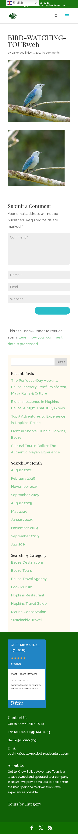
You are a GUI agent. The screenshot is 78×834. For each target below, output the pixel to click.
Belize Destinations (27, 562)
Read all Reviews (22, 694)
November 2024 (24, 528)
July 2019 (19, 544)
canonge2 (18, 52)
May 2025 (19, 511)
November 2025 (24, 486)
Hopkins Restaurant (27, 595)
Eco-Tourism (21, 587)
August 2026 (21, 470)
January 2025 (22, 519)
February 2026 (23, 478)
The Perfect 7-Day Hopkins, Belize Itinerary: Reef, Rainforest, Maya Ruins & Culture (39, 386)
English (17, 2)
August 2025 (21, 503)
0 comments (51, 52)
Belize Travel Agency (29, 579)
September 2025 (25, 495)
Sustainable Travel (26, 620)
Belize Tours (21, 570)
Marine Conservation (28, 612)
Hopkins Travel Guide (29, 603)
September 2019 (25, 536)
